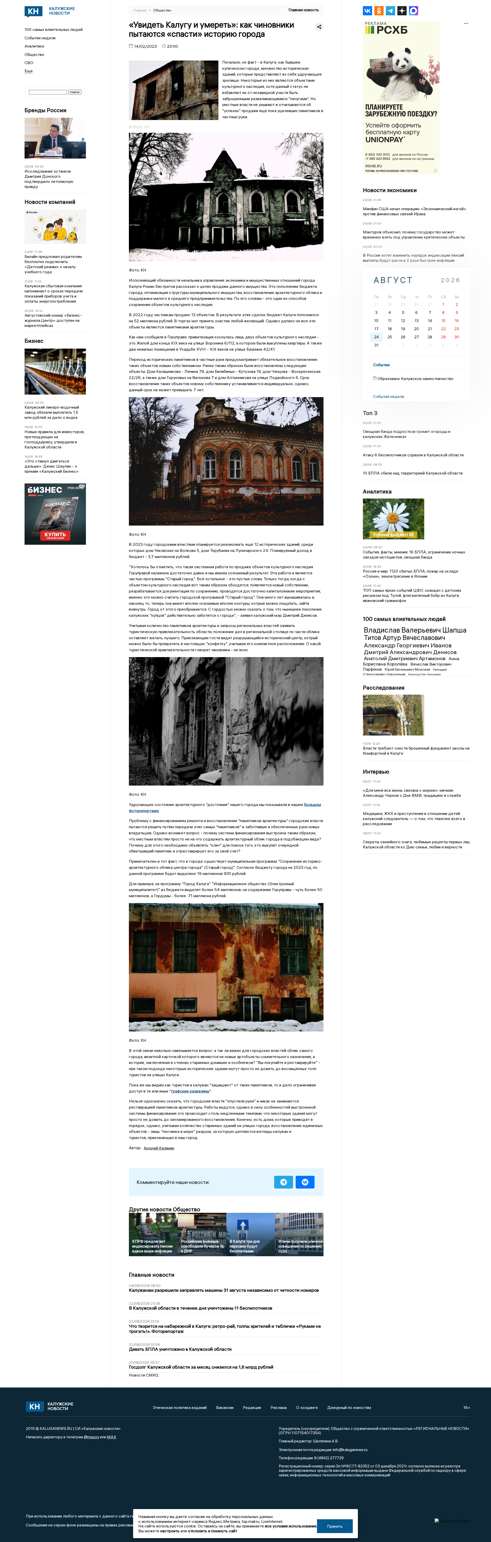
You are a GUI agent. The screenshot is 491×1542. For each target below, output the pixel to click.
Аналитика (34, 46)
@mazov (91, 1436)
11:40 (377, 781)
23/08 (367, 423)
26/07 (367, 781)
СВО (29, 62)
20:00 (377, 246)
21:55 (377, 423)
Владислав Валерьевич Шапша (415, 630)
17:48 (38, 252)
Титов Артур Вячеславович (404, 638)
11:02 (37, 281)
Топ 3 (370, 413)
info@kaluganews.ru (350, 1449)
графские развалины (190, 1091)
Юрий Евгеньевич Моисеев (408, 669)
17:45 (377, 586)
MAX (111, 1436)
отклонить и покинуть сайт (212, 1530)
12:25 (376, 743)
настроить (170, 1530)
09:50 (39, 403)
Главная (140, 10)
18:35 (38, 456)
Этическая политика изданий (180, 1407)
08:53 (377, 464)
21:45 (377, 200)
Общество (34, 54)
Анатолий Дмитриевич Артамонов (405, 658)
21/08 (29, 252)
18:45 (377, 566)
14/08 (29, 456)
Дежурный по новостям (349, 1407)
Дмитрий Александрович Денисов (410, 652)
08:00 (377, 547)
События (381, 364)
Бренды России (45, 110)
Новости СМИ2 (144, 1375)
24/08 (29, 403)
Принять (335, 1526)
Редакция (252, 1407)
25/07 (367, 805)
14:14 (38, 311)
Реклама (279, 1407)
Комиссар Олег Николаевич (424, 674)
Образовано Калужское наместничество (415, 378)
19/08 (29, 427)
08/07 (367, 833)
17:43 (377, 446)
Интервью (376, 771)
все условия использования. (291, 1525)
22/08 (29, 166)
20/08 (29, 311)
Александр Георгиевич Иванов (408, 645)
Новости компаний (50, 202)
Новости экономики (390, 190)
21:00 (377, 223)
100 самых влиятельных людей (54, 29)
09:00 (39, 166)
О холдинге (307, 1407)
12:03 (38, 427)
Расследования (384, 687)
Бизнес (34, 341)
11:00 (377, 833)
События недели (40, 37)
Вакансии (224, 1407)
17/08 (367, 743)
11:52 (376, 805)
